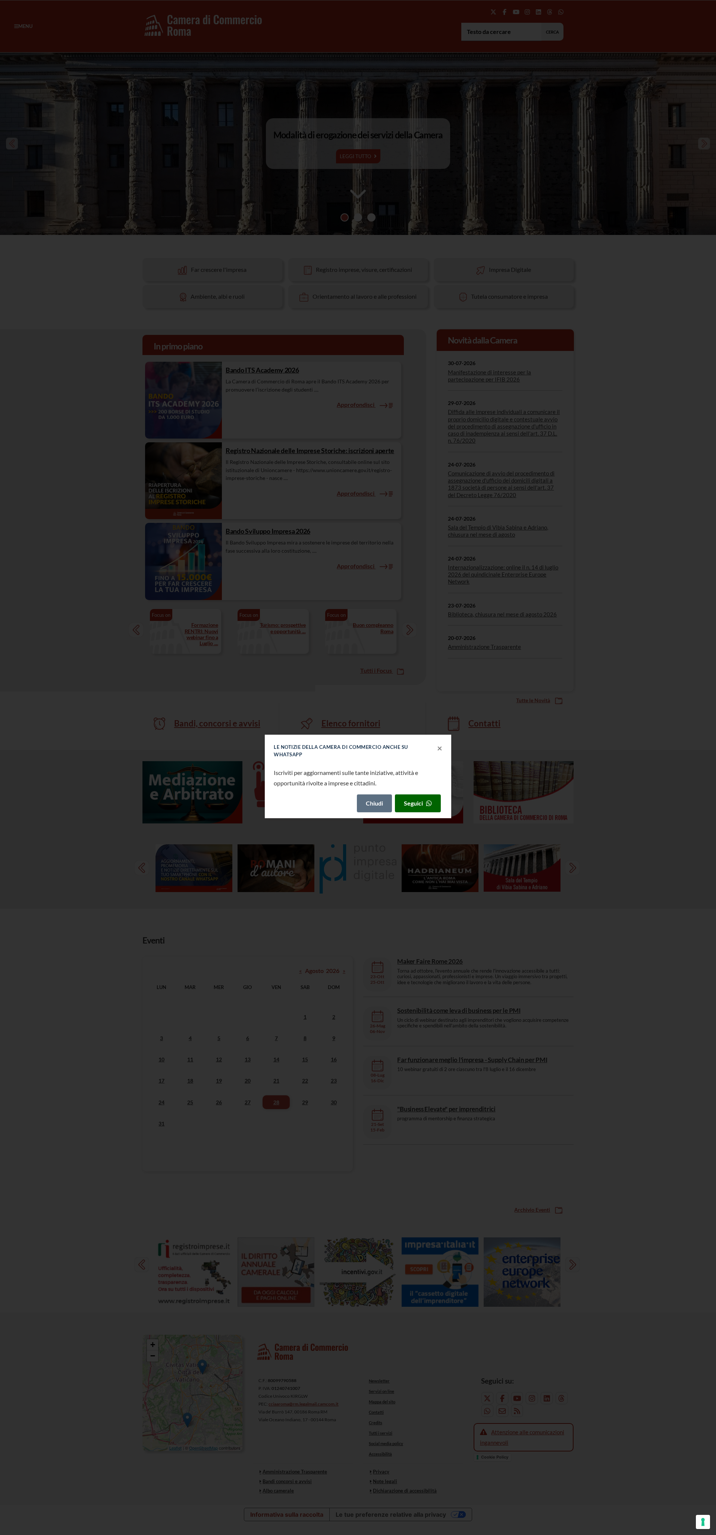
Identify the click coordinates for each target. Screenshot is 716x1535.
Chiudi (374, 803)
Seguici (413, 803)
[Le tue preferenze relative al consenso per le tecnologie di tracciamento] (703, 1522)
